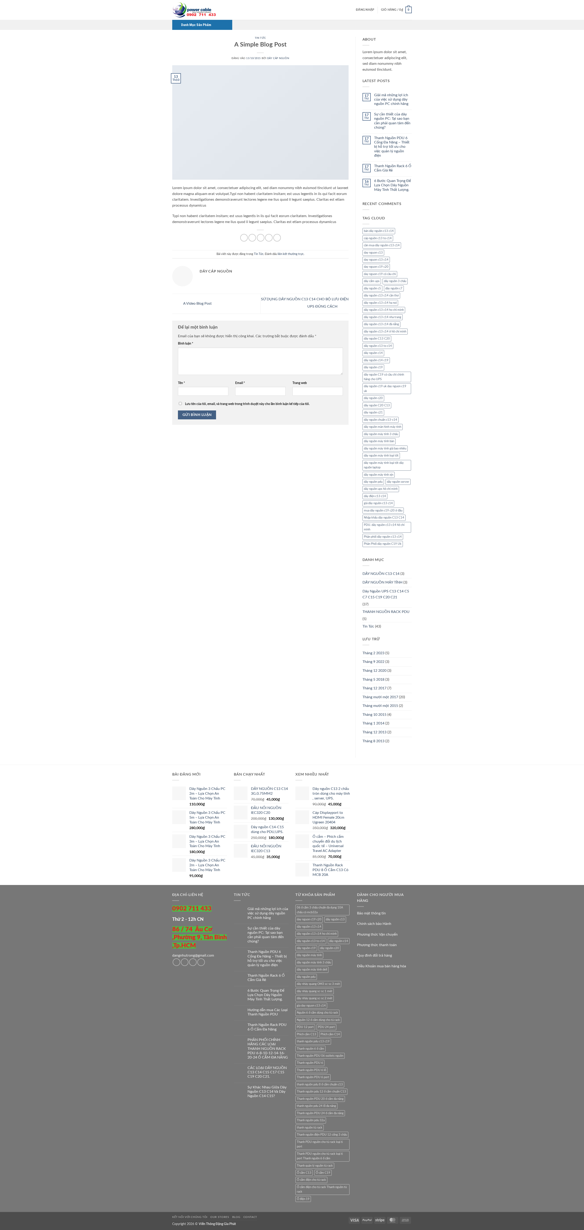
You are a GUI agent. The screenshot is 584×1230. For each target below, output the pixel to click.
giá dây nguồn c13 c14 (378, 503)
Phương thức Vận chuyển (377, 934)
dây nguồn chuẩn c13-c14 (380, 419)
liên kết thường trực (291, 254)
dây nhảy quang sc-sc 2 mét (314, 998)
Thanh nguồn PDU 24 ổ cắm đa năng (320, 1113)
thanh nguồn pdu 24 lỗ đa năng (316, 1106)
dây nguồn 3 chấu (395, 281)
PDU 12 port (305, 1027)
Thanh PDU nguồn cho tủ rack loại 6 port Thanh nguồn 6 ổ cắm (320, 1156)
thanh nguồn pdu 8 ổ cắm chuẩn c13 (320, 1084)
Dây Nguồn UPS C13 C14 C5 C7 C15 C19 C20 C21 (385, 594)
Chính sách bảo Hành (374, 924)
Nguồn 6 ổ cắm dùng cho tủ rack (317, 1012)
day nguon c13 (373, 252)
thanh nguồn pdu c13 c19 (313, 1041)
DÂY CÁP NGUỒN (278, 58)
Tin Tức (260, 38)
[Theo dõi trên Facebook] (176, 962)
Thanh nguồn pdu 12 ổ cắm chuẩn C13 (321, 1091)
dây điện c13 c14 (375, 496)
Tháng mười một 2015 (380, 706)
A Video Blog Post (197, 303)
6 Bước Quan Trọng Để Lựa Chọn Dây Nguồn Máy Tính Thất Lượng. (392, 185)
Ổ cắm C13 (304, 1172)
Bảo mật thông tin (371, 913)
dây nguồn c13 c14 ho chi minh (384, 310)
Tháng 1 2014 (373, 723)
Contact (250, 1217)
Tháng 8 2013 (373, 741)
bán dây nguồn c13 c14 (379, 231)
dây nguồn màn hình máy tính (382, 427)
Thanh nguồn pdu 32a (311, 1120)
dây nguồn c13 (335, 919)
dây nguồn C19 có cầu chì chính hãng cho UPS (384, 377)
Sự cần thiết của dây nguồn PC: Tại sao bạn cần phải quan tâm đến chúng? (392, 120)
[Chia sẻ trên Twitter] (252, 237)
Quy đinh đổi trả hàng (374, 955)
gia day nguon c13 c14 (311, 1005)
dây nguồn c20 (373, 398)
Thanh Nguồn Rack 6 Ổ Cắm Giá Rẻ (392, 168)
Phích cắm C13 (306, 1034)
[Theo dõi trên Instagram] (184, 962)
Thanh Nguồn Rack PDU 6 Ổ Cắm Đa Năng (267, 1027)
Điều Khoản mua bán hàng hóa (381, 966)
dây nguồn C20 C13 (377, 405)
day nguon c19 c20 (376, 266)
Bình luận (185, 343)
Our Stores (219, 1217)
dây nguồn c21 (373, 412)
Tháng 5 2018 (373, 679)
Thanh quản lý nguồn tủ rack (315, 1165)
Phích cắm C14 (330, 1034)
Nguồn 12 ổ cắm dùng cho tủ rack (318, 1020)
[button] (365, 10)
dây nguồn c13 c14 (309, 926)
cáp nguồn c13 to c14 (378, 238)
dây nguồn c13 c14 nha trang (382, 317)
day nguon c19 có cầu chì (380, 274)
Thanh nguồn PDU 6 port (313, 1077)
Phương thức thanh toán (377, 945)
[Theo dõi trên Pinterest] (201, 962)
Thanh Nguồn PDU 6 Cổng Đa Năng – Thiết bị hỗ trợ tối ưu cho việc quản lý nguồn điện (391, 146)
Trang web (299, 383)
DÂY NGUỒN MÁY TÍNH (382, 582)
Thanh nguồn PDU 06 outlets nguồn (320, 1055)
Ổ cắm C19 (323, 1172)
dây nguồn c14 (373, 353)
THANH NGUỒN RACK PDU (385, 612)
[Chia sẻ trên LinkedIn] (277, 237)
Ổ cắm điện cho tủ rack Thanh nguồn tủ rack (322, 1189)
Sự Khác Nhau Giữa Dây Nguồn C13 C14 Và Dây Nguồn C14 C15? (267, 1091)
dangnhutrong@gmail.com (193, 955)
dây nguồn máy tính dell (312, 969)
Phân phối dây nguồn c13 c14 (383, 536)
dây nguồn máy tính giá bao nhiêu (385, 448)
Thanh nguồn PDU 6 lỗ (311, 1070)
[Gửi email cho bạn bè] (260, 237)
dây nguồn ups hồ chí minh (381, 489)
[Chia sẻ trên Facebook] (244, 237)
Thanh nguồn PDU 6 (310, 1062)
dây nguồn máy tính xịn (378, 474)
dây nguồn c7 (393, 288)
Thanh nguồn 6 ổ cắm (310, 1048)
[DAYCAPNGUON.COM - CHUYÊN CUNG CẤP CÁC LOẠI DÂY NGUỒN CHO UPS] (195, 10)
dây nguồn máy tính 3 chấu (381, 434)
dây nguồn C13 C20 (377, 338)
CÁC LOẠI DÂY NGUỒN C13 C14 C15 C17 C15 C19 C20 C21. (267, 1072)
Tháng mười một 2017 (380, 697)
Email (240, 383)
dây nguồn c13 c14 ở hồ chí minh (385, 331)
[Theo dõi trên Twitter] (193, 962)
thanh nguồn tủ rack (309, 1127)
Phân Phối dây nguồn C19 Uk (383, 543)
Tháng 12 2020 (374, 670)
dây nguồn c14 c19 (376, 360)
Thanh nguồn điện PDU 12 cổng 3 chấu (322, 1134)
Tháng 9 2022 (373, 662)
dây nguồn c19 (373, 367)
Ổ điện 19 (303, 1199)
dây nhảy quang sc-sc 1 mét (314, 991)
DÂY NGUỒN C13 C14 (380, 574)
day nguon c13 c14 (376, 259)
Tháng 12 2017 (374, 688)
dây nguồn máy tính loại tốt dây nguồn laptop (384, 465)
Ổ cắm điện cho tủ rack (311, 1179)
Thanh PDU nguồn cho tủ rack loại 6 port (320, 1144)
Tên (181, 383)
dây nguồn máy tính (309, 955)
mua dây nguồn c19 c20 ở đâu (383, 510)
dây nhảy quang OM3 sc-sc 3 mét (318, 984)
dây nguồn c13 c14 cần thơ (381, 295)
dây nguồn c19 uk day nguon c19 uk (385, 388)
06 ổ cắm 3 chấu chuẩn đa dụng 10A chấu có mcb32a (320, 909)
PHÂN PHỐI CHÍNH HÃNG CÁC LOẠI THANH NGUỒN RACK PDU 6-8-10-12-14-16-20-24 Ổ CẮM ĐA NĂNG (268, 1048)
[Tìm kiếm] (351, 9)
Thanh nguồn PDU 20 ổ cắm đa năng (320, 1099)
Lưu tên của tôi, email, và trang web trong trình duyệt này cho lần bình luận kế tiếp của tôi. (247, 404)
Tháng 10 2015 (374, 714)
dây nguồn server (398, 481)
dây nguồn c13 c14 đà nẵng (381, 324)
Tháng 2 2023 (373, 653)
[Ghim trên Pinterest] (269, 237)
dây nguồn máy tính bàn (379, 441)
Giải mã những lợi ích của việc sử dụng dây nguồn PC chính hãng (391, 99)
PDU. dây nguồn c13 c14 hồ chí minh (384, 527)
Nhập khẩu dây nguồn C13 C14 (384, 517)
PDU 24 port (326, 1027)
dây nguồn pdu (373, 481)
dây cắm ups (372, 281)
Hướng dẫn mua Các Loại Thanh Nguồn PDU (268, 1012)
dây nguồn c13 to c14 (378, 346)
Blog (236, 1217)
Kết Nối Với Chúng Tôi (189, 1217)
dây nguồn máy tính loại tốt (381, 455)
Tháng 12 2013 (374, 732)
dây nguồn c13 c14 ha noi (380, 302)
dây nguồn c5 (372, 288)
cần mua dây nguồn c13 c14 (382, 245)
